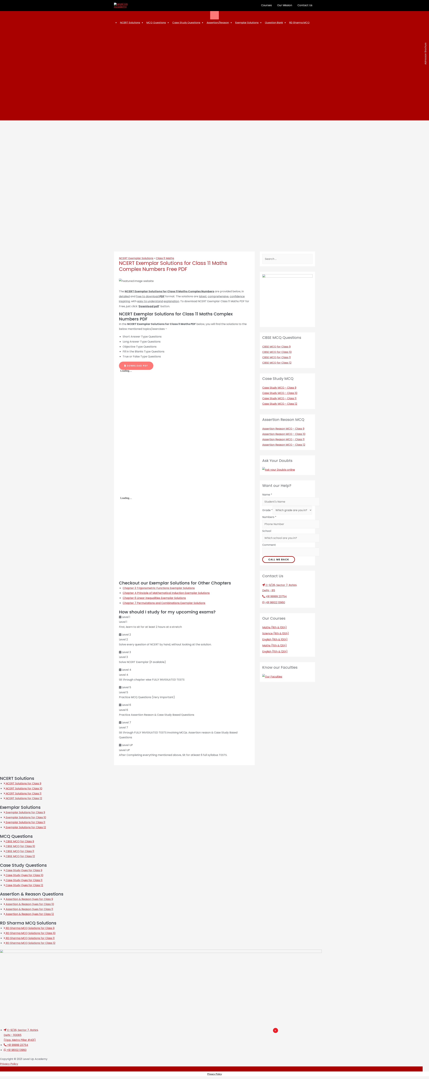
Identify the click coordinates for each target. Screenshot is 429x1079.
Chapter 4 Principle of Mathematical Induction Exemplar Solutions (166, 593)
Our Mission (284, 5)
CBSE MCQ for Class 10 (277, 352)
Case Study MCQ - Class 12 (279, 404)
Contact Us (304, 5)
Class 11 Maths (165, 258)
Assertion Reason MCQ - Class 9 (283, 429)
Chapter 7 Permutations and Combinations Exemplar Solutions (164, 603)
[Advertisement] (235, 1038)
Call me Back (278, 559)
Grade (267, 510)
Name (267, 495)
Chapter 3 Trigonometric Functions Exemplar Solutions (159, 588)
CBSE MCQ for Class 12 (276, 363)
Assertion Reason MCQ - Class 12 (283, 445)
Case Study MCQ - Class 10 (279, 393)
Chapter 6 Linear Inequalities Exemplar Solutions (154, 598)
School (266, 531)
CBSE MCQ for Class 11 (276, 357)
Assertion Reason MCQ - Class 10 (283, 434)
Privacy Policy (9, 1064)
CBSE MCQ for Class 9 (276, 347)
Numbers (269, 517)
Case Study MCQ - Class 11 (279, 398)
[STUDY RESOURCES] (214, 15)
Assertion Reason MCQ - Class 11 (283, 439)
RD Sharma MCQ (299, 22)
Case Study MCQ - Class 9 (279, 388)
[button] (136, 366)
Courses (266, 5)
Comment (269, 545)
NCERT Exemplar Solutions (136, 258)
